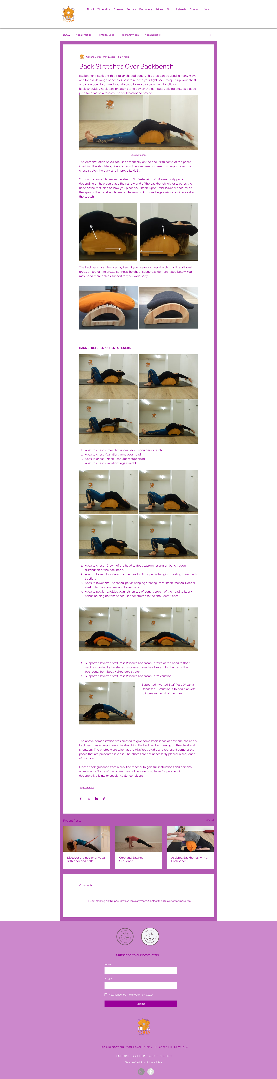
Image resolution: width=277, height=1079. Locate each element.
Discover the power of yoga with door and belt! (86, 859)
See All (210, 820)
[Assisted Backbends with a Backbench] (190, 839)
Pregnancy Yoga (130, 34)
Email (108, 979)
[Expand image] (108, 232)
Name (108, 964)
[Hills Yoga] (150, 1071)
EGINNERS (140, 1056)
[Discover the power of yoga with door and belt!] (86, 839)
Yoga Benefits (152, 34)
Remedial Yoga (106, 34)
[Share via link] (104, 798)
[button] (90, 9)
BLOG (66, 34)
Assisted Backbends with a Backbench (189, 859)
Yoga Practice (83, 34)
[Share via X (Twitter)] (88, 798)
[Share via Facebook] (80, 798)
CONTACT (166, 1056)
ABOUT (153, 1056)
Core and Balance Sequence (131, 859)
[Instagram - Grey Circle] (141, 1071)
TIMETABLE (123, 1056)
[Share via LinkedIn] (96, 798)
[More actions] (196, 57)
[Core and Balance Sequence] (138, 839)
